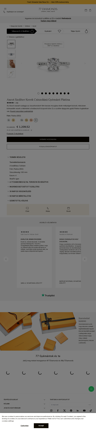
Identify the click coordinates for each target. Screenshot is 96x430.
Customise (24, 425)
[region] (48, 421)
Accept (41, 425)
